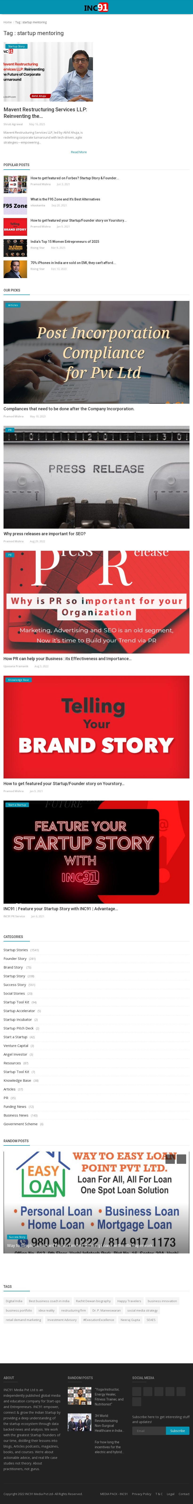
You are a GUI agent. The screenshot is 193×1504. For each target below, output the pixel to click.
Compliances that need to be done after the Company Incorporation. (69, 408)
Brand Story (14, 967)
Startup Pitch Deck (18, 1028)
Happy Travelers (129, 1301)
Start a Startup (15, 1036)
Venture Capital (16, 1045)
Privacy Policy (141, 1494)
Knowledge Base (17, 1080)
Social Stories (14, 993)
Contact (184, 1494)
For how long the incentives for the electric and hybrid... (109, 1447)
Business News (16, 1115)
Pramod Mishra (41, 184)
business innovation (162, 1301)
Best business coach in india (49, 1301)
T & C (159, 1494)
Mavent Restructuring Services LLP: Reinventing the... (45, 113)
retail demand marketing (23, 1320)
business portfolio (19, 1310)
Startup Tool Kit (16, 1002)
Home (8, 22)
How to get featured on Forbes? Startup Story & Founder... (75, 178)
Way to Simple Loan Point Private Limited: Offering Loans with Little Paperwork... (81, 1245)
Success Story (15, 984)
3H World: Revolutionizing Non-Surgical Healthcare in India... (109, 1423)
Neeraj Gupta (130, 1320)
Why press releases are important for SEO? (45, 533)
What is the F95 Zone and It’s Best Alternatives (65, 199)
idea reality (47, 1310)
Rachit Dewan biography (93, 1301)
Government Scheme (21, 1123)
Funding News (15, 1106)
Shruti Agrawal (13, 124)
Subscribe (177, 1430)
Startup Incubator (18, 1019)
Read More (79, 152)
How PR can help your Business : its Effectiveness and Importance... (68, 658)
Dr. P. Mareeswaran (106, 1310)
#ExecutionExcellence (98, 1320)
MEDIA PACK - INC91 (114, 1494)
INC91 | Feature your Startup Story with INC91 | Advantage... (61, 908)
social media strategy (142, 1310)
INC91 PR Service (14, 916)
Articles (10, 1089)
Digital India (14, 1301)
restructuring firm (73, 1310)
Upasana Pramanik (16, 666)
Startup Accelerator (19, 1010)
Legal (170, 1494)
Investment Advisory (62, 1320)
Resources (12, 1063)
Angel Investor (15, 1054)
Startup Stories (16, 949)
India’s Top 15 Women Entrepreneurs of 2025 (65, 241)
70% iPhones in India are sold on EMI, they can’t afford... (73, 263)
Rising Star (38, 247)
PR (6, 1097)
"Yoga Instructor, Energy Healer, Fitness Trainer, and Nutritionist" (109, 1397)
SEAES (151, 1320)
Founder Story (15, 958)
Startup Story (14, 975)
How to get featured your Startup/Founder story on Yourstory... (79, 220)
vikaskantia (38, 205)
